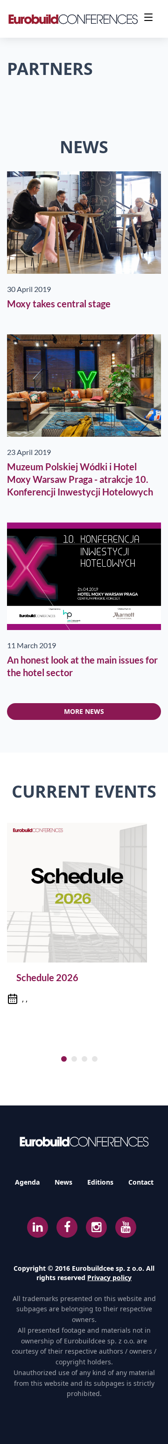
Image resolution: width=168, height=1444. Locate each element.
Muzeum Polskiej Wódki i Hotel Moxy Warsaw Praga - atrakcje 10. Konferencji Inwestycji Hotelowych (80, 479)
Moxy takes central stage (59, 303)
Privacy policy (109, 1277)
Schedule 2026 (47, 977)
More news (84, 711)
